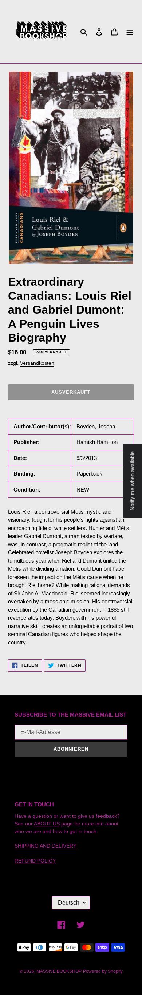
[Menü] (129, 32)
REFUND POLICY (35, 861)
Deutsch (68, 903)
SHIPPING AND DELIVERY (45, 846)
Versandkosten (37, 363)
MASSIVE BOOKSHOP (59, 971)
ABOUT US (47, 824)
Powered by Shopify (103, 971)
